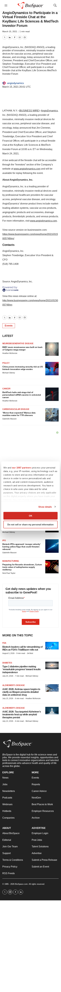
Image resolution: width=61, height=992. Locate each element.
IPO (4, 540)
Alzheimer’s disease (13, 685)
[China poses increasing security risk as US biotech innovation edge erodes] (52, 368)
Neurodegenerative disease (17, 343)
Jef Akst (30, 653)
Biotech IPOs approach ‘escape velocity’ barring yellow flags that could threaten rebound (21, 546)
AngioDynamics (49, 110)
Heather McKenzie (9, 353)
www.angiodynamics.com (27, 168)
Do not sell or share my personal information (30, 524)
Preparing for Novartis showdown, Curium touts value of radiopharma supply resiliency (22, 567)
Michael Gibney (8, 373)
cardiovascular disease (15, 409)
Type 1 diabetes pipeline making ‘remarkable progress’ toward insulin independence (21, 669)
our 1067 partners (22, 467)
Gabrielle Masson (9, 419)
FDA (4, 643)
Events (9, 325)
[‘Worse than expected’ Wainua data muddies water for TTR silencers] (52, 415)
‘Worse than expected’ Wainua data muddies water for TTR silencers (19, 414)
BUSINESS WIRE (29, 110)
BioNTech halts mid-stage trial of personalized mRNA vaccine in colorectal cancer (21, 395)
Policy (6, 363)
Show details (45, 506)
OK (30, 515)
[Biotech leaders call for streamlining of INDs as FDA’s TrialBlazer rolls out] (52, 645)
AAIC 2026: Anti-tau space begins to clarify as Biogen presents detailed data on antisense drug (21, 692)
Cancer (6, 389)
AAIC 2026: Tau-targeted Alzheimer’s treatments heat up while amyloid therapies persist (21, 714)
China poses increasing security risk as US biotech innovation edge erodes (22, 367)
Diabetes (7, 663)
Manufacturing (10, 561)
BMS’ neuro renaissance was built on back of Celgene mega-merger (22, 348)
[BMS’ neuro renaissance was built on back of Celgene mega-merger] (52, 349)
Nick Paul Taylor (8, 573)
